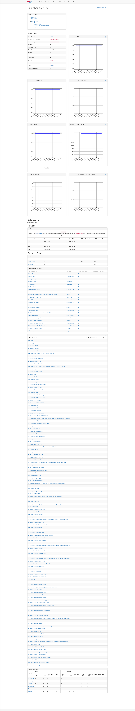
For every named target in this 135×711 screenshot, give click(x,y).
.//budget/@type (31, 284)
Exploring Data (67, 1)
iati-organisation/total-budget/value (35, 659)
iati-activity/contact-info (33, 405)
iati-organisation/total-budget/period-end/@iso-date (39, 652)
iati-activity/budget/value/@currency (36, 395)
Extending (30, 681)
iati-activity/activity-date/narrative (35, 363)
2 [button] (78, 281)
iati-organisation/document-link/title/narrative (38, 615)
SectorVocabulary (70, 315)
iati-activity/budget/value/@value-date (36, 397)
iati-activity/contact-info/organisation (36, 413)
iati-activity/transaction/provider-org (36, 532)
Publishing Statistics (57, 1)
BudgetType (69, 284)
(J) (105, 37)
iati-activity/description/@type (34, 441)
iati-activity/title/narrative (33, 501)
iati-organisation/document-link (35, 589)
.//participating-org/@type (33, 305)
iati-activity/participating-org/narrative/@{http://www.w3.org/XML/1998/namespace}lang (47, 462)
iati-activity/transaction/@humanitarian (36, 509)
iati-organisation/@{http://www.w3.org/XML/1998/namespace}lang (42, 587)
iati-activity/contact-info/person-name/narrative (38, 423)
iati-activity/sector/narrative (34, 493)
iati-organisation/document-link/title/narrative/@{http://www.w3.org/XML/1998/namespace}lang (49, 618)
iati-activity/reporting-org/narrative (35, 480)
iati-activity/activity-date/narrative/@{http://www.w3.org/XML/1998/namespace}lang (46, 366)
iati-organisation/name (33, 621)
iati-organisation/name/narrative (35, 623)
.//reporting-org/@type (33, 310)
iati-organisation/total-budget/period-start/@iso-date (39, 657)
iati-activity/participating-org (34, 452)
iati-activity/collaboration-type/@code (36, 402)
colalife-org (30, 264)
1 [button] (78, 273)
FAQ (74, 1)
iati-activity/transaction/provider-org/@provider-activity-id (40, 535)
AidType (68, 294)
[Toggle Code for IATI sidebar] (29, 2)
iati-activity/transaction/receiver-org (36, 548)
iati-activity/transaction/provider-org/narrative (38, 543)
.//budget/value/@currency (34, 286)
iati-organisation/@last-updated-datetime (37, 584)
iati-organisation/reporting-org (34, 631)
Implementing (31, 686)
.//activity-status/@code (33, 279)
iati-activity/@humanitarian (34, 348)
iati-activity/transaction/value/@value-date (37, 576)
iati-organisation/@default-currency (36, 582)
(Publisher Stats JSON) (102, 7)
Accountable (31, 678)
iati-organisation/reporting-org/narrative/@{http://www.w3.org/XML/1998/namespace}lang (48, 641)
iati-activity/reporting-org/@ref (34, 475)
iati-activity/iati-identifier (33, 449)
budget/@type (39, 233)
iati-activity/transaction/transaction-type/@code (38, 569)
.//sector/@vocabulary (33, 315)
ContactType (69, 292)
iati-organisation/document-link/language (37, 608)
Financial (33, 20)
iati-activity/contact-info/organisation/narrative (38, 415)
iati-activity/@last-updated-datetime (36, 350)
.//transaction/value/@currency (35, 328)
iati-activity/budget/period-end (34, 382)
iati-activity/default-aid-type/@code (35, 431)
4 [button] (78, 325)
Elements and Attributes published (41, 25)
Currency (69, 273)
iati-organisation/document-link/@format (37, 592)
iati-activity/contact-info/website (35, 426)
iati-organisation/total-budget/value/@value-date (38, 665)
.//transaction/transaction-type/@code (36, 325)
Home (35, 1)
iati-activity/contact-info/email (34, 410)
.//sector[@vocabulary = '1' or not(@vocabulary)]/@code (40, 312)
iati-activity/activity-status (33, 369)
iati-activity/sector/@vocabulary (35, 491)
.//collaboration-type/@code (34, 289)
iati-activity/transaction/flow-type (35, 527)
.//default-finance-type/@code (34, 297)
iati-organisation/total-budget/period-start (37, 654)
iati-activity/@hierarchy (33, 345)
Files (35, 23)
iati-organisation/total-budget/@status (36, 646)
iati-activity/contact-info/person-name (36, 421)
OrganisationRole (70, 302)
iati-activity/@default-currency (34, 343)
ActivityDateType (70, 276)
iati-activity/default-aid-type (34, 428)
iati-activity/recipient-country (34, 465)
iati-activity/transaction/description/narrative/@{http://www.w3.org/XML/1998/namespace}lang (48, 519)
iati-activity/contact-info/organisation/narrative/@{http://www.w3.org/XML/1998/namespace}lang (49, 418)
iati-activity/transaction (33, 506)
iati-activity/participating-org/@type (35, 457)
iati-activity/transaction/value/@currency (37, 574)
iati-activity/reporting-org (33, 472)
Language (69, 331)
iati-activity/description (33, 439)
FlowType (69, 320)
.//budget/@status (32, 281)
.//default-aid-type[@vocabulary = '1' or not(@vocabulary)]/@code (42, 294)
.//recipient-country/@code (34, 307)
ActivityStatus (69, 279)
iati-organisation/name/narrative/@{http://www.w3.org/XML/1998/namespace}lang (46, 626)
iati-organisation (31, 579)
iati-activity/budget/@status (34, 376)
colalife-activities (31, 261)
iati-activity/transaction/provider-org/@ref (37, 537)
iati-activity (30, 340)
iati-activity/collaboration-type (34, 400)
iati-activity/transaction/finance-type (36, 522)
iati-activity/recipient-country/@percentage (37, 470)
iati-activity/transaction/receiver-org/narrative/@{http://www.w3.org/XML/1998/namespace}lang (49, 558)
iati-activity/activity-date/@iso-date (35, 358)
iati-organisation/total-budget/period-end (37, 649)
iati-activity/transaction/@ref (34, 511)
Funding (30, 683)
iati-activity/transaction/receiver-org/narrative (38, 556)
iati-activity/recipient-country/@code (36, 467)
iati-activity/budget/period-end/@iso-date (37, 384)
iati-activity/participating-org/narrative (36, 460)
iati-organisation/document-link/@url (36, 595)
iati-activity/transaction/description (35, 514)
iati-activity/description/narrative (35, 444)
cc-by (52, 65)
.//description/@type (32, 299)
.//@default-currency (32, 273)
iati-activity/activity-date (33, 356)
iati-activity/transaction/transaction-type (36, 566)
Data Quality (48, 1)
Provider (30, 689)
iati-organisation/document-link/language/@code (39, 610)
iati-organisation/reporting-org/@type (36, 636)
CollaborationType (71, 289)
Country (68, 307)
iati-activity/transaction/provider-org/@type (37, 540)
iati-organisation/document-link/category (37, 597)
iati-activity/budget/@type (33, 379)
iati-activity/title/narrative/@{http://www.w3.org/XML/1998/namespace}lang (44, 504)
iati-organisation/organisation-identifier (36, 628)
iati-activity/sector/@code (33, 488)
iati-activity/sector (32, 485)
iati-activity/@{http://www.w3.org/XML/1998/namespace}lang (41, 353)
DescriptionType (70, 299)
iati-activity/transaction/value (34, 571)
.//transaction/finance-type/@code (35, 318)
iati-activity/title (31, 498)
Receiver (30, 691)
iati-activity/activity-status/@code (35, 371)
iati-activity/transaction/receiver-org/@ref (37, 553)
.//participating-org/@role (33, 302)
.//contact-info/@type (32, 292)
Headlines (41, 1)
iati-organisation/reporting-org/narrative (36, 639)
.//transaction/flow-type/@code (35, 320)
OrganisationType (70, 305)
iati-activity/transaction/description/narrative (37, 517)
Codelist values (37, 24)
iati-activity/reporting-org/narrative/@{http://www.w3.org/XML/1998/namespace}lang (46, 483)
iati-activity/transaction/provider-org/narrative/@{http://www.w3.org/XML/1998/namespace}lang (49, 545)
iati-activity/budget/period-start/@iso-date (37, 389)
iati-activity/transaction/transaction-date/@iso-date (39, 563)
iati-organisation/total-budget (34, 644)
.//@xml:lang (31, 331)
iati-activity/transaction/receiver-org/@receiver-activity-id (40, 550)
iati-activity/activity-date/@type (34, 361)
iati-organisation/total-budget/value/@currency (38, 662)
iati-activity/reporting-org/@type (35, 478)
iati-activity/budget (32, 374)
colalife (51, 36)
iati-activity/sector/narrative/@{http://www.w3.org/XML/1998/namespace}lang (45, 496)
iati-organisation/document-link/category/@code (38, 600)
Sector (68, 312)
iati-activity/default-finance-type (35, 434)
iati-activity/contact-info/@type (34, 408)
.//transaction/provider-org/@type (35, 323)
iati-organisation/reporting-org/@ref (36, 633)
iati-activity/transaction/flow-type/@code (37, 530)
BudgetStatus (69, 281)
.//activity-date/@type (32, 276)
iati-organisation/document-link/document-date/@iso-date (41, 605)
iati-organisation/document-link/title (36, 613)
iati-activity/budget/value (33, 392)
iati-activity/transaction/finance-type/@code (37, 524)
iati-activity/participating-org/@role (35, 454)
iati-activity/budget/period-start (34, 387)
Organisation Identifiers (39, 27)
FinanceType (69, 297)
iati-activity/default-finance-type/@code (36, 436)
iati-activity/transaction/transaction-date (36, 561)
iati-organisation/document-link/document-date (38, 602)
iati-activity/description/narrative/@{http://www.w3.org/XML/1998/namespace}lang (46, 447)
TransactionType (70, 325)
